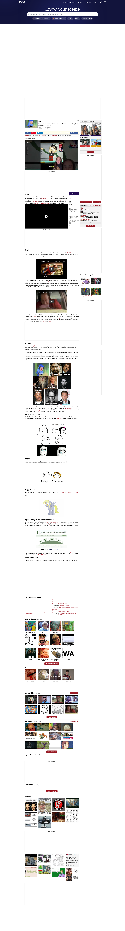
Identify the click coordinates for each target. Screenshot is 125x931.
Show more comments (52, 791)
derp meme (71, 216)
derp (70, 209)
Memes (77, 18)
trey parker (73, 211)
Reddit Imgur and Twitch (65, 605)
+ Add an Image (73, 721)
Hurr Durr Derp (34, 601)
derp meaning (71, 217)
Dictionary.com (72, 221)
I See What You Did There (43, 660)
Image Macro (71, 199)
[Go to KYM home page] (22, 2)
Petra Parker (83, 285)
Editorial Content (87, 18)
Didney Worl (30, 681)
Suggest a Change (86, 202)
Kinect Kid (68, 681)
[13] (53, 610)
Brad (84, 215)
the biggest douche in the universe (73, 213)
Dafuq (30, 659)
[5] (39, 410)
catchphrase (46, 203)
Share (28, 132)
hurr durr (50, 321)
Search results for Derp (34, 608)
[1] (48, 281)
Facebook (37, 411)
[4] (34, 345)
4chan (32, 318)
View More (90, 152)
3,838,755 (75, 123)
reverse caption (74, 209)
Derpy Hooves (34, 493)
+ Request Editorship (97, 205)
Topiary (81, 147)
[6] (58, 315)
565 (74, 125)
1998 (70, 202)
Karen (55, 645)
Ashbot (48, 128)
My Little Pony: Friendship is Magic (70, 492)
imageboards (33, 409)
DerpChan (55, 681)
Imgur (51, 522)
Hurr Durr (43, 681)
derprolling (71, 215)
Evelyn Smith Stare (84, 137)
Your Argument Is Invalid (55, 660)
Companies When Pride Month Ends (85, 296)
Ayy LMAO (55, 632)
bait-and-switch (67, 408)
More (95, 2)
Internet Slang (51, 123)
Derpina (26, 461)
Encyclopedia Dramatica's (63, 318)
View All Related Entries (52, 663)
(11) (89, 205)
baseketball (75, 215)
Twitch (54, 522)
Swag (68, 659)
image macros (44, 198)
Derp (34, 604)
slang (38, 196)
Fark (57, 522)
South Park (69, 252)
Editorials (88, 2)
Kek (68, 632)
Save (34, 132)
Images (70, 18)
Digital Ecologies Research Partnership (67, 599)
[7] (50, 317)
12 (74, 124)
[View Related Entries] (60, 123)
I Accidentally (68, 645)
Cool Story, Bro (43, 645)
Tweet (40, 132)
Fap (30, 645)
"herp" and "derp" (62, 200)
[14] (53, 612)
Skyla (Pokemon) (94, 285)
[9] (49, 524)
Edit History (97, 202)
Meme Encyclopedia (68, 2)
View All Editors (91, 225)
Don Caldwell (86, 219)
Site (96, 146)
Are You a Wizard (39, 203)
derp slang (76, 216)
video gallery (54, 135)
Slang (75, 199)
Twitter (70, 223)
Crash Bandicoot (94, 295)
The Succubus (33, 599)
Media (80, 2)
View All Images (52, 751)
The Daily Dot (41, 554)
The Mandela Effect (30, 632)
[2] (60, 409)
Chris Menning (87, 211)
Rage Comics (36, 201)
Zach (49, 127)
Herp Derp (59, 418)
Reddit (70, 222)
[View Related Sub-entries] (44, 125)
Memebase (57, 409)
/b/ (35, 318)
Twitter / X (93, 147)
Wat (43, 632)
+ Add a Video (74, 693)
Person (85, 146)
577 (74, 127)
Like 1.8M (74, 132)
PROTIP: (27, 135)
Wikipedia (71, 225)
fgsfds (44, 321)
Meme (73, 193)
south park (71, 210)
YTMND (34, 316)
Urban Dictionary (72, 224)
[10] (70, 552)
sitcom (74, 210)
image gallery (42, 135)
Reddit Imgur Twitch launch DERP (62, 611)
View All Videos (52, 717)
